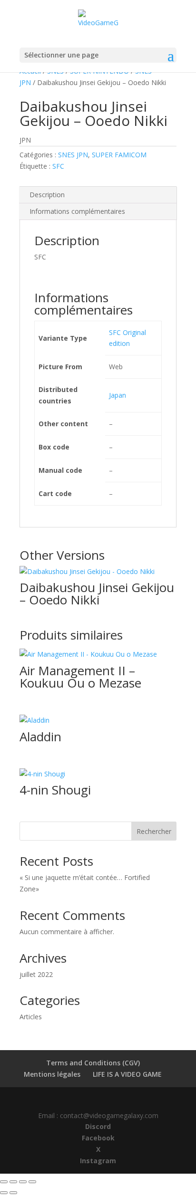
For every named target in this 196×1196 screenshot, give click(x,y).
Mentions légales (52, 1074)
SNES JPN (73, 154)
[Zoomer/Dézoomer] (4, 1181)
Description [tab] (47, 194)
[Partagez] (23, 1181)
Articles (31, 1016)
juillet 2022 (36, 974)
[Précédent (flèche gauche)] (4, 1192)
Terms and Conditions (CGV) (93, 1062)
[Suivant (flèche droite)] (13, 1192)
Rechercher (154, 831)
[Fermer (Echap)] (32, 1181)
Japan (117, 395)
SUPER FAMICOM (119, 154)
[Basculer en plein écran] (13, 1181)
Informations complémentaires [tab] (77, 211)
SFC (58, 166)
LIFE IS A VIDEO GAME (127, 1074)
